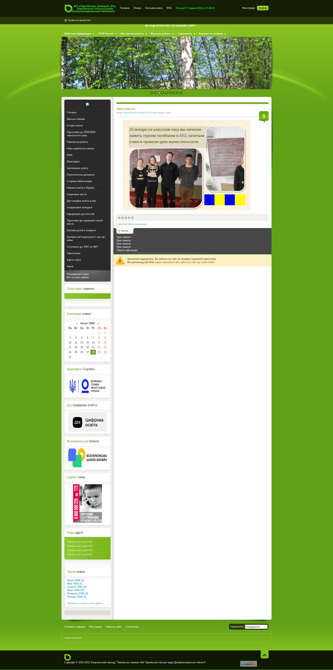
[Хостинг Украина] (248, 665)
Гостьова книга (153, 8)
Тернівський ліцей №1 (79, 554)
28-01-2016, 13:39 (142, 113)
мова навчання (73, 637)
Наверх (265, 654)
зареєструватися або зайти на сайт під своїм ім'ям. (185, 262)
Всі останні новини (78, 277)
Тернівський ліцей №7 (79, 541)
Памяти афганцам (126, 250)
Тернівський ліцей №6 (79, 546)
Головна (125, 8)
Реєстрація (248, 8)
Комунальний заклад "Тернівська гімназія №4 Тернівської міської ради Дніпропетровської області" (89, 8)
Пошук (137, 8)
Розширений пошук (78, 274)
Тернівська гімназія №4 (79, 20)
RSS (169, 8)
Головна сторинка (74, 626)
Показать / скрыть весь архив (84, 603)
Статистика (132, 626)
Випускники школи (138, 224)
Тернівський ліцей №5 (79, 550)
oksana (126, 113)
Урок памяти (123, 237)
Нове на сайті (114, 626)
